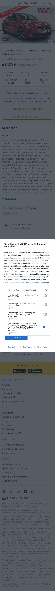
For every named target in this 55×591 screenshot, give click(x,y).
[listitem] (27, 290)
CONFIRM (16, 338)
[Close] (50, 244)
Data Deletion (13, 347)
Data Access (27, 347)
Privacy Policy (42, 347)
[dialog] (27, 295)
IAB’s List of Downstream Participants (30, 282)
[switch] (45, 295)
